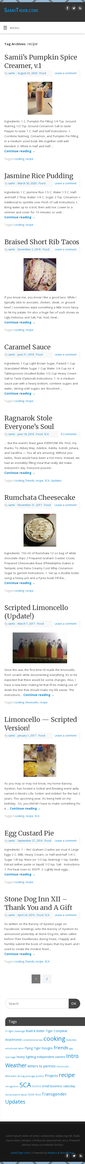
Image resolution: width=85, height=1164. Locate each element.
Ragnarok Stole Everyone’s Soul (29, 422)
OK (72, 1003)
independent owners (51, 1057)
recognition (12, 1086)
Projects (51, 1075)
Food (42, 73)
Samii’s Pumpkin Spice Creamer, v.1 (40, 61)
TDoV (38, 1094)
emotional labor (14, 1048)
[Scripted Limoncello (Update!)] (42, 649)
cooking (19, 159)
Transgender (54, 1094)
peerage (30, 1076)
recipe (29, 159)
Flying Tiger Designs (39, 1048)
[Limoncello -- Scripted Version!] (42, 761)
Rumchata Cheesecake (39, 497)
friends (30, 480)
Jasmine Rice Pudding (38, 176)
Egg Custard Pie (29, 833)
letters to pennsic (41, 1066)
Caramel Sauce (27, 347)
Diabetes (71, 1039)
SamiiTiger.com (21, 10)
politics (40, 1076)
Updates (56, 480)
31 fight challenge (15, 1031)
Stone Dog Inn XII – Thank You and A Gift (38, 903)
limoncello (32, 702)
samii (11, 73)
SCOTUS (36, 1086)
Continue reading (19, 151)
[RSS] (79, 8)
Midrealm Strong (15, 1076)
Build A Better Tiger (39, 1031)
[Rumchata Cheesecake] (42, 531)
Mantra (52, 1153)
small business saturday (58, 1086)
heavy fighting (26, 1057)
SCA (46, 434)
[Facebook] (67, 8)
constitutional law (32, 1039)
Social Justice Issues (16, 1094)
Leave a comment (65, 73)
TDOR (31, 1094)
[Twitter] (73, 8)
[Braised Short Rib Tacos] (42, 275)
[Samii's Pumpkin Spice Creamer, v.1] (43, 99)
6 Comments (68, 434)
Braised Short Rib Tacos (41, 242)
